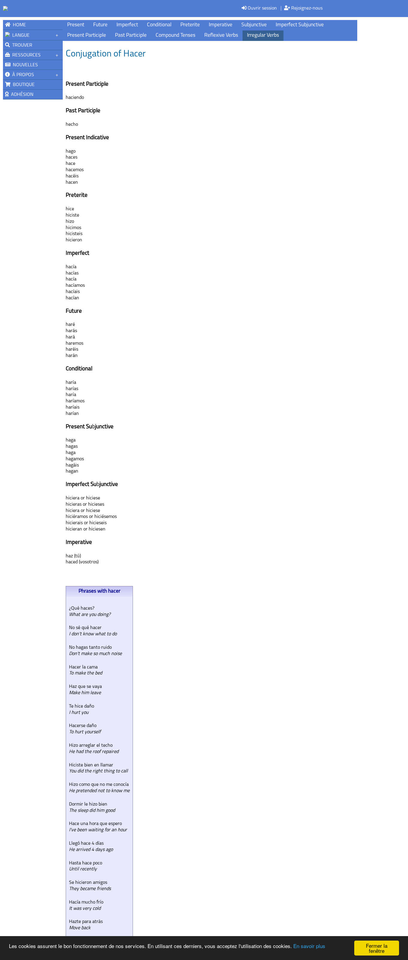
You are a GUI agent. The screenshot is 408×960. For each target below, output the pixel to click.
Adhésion (21, 94)
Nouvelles (24, 65)
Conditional (159, 24)
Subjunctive (254, 24)
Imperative (220, 24)
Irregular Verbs (263, 35)
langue (20, 35)
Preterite (190, 24)
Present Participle (86, 35)
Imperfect (127, 24)
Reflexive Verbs (221, 35)
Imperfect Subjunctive (300, 24)
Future (100, 24)
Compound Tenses (175, 35)
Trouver (21, 45)
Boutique (22, 84)
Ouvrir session (261, 8)
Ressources (25, 55)
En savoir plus (309, 946)
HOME (18, 25)
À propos (22, 75)
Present (75, 24)
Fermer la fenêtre (376, 948)
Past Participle (131, 35)
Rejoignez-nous (306, 8)
